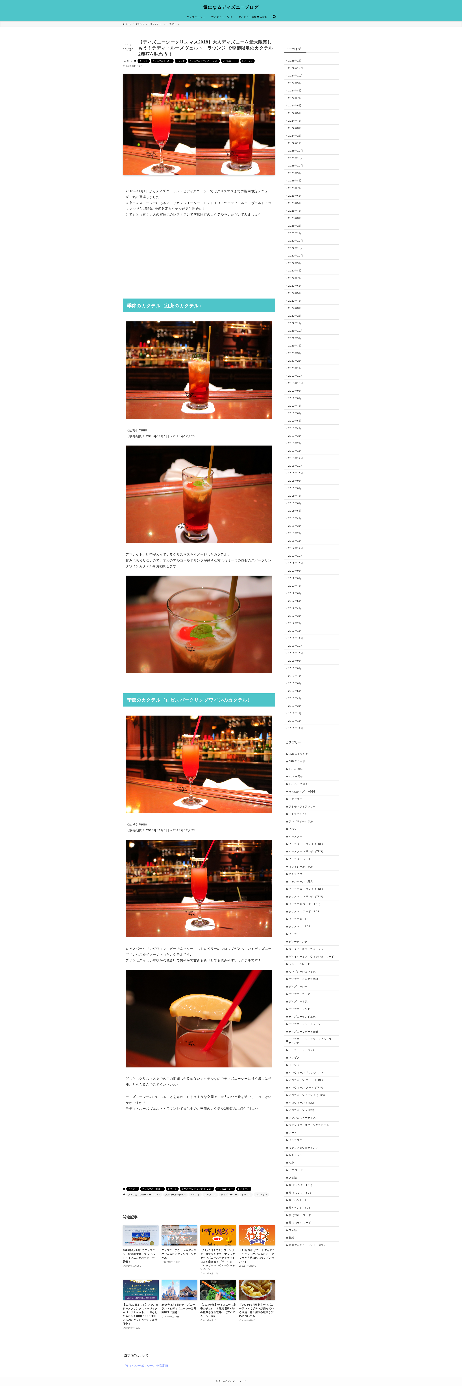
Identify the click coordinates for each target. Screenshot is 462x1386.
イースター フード (300, 859)
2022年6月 (295, 285)
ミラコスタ (295, 1140)
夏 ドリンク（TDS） (301, 1192)
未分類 (293, 1230)
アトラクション (298, 813)
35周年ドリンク (298, 754)
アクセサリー (297, 798)
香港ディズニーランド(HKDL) (307, 1245)
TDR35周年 (296, 776)
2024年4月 (295, 120)
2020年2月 (295, 360)
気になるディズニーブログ (231, 7)
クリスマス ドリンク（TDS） (203, 61)
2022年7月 (295, 278)
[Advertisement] (199, 256)
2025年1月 (295, 60)
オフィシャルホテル (301, 866)
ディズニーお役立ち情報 (303, 979)
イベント (143, 61)
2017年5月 (295, 600)
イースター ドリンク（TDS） (307, 851)
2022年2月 (295, 315)
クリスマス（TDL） (301, 919)
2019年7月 (295, 405)
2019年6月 (295, 413)
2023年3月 (295, 218)
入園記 (293, 1177)
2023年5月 (295, 203)
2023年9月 (295, 173)
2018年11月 (295, 465)
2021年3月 (295, 345)
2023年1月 (295, 233)
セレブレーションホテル (303, 971)
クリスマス (210, 1194)
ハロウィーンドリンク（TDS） (307, 1095)
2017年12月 (295, 548)
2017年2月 (295, 623)
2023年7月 (295, 188)
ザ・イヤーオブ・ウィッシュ (306, 949)
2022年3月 (295, 308)
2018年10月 (295, 473)
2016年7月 (295, 675)
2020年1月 (295, 368)
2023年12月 (295, 150)
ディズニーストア (299, 994)
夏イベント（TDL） (301, 1200)
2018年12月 (295, 458)
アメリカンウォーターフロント (144, 1194)
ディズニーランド (299, 1009)
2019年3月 (295, 435)
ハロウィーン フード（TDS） (307, 1087)
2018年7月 (295, 495)
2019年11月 (295, 375)
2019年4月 (295, 428)
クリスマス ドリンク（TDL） (306, 888)
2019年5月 (295, 420)
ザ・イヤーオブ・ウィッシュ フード (311, 956)
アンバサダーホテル (301, 821)
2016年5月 (295, 690)
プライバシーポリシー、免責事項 (145, 1365)
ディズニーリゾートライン (305, 1024)
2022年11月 (295, 248)
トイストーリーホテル (302, 1050)
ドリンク (180, 61)
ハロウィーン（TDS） (302, 1110)
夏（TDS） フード (300, 1222)
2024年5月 (295, 113)
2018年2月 (295, 533)
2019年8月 (295, 398)
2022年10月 (295, 255)
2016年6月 (295, 683)
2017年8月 (295, 578)
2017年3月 (295, 615)
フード (293, 1132)
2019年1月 (295, 450)
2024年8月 (295, 90)
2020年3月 (295, 353)
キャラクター (297, 873)
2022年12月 (295, 240)
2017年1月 (295, 630)
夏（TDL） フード (300, 1215)
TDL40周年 (296, 768)
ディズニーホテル (299, 1001)
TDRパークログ (298, 783)
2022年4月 (295, 300)
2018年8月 (295, 488)
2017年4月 (295, 608)
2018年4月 (295, 518)
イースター (295, 836)
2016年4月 (295, 698)
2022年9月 (295, 263)
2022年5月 (295, 293)
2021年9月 (295, 338)
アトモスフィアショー (302, 806)
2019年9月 (295, 390)
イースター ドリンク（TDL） (306, 844)
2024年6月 (295, 105)
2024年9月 (295, 83)
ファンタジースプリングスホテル (309, 1125)
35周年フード (297, 761)
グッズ (293, 934)
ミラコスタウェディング (303, 1147)
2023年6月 (295, 195)
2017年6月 (295, 593)
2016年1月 (295, 720)
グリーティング (298, 941)
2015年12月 (295, 728)
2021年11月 (295, 330)
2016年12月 (295, 638)
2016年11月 (295, 645)
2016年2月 (295, 713)
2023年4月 (295, 210)
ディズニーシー (230, 61)
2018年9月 (295, 480)
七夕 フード (296, 1170)
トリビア (294, 1057)
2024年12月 (295, 68)
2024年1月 (295, 143)
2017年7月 (295, 585)
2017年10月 (295, 563)
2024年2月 (295, 135)
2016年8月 (295, 668)
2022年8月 (295, 270)
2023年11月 (295, 158)
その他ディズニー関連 (302, 791)
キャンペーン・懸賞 (301, 881)
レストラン (247, 61)
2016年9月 (295, 660)
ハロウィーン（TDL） (302, 1102)
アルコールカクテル (175, 1194)
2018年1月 (295, 540)
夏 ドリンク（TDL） (301, 1185)
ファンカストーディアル (303, 1117)
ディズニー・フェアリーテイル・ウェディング (311, 1041)
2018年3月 (295, 525)
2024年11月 (295, 75)
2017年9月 (295, 570)
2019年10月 (295, 383)
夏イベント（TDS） (301, 1207)
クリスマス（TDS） (162, 61)
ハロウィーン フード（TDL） (306, 1080)
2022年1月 (295, 323)
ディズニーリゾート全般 (303, 1031)
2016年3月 (295, 705)
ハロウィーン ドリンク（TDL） (308, 1072)
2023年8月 (295, 180)
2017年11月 (295, 555)
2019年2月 (295, 443)
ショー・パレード (299, 963)
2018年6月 (295, 503)
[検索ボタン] (274, 17)
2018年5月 (295, 510)
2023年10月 (295, 165)
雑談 (291, 1237)
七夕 (291, 1162)
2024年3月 (295, 128)
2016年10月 (295, 653)
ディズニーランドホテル (303, 1016)
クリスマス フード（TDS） (305, 911)
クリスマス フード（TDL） (305, 904)
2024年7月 (295, 98)
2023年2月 (295, 225)
